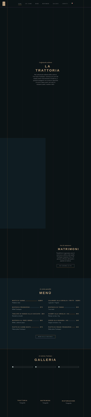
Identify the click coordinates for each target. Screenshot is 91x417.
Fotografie (22, 403)
